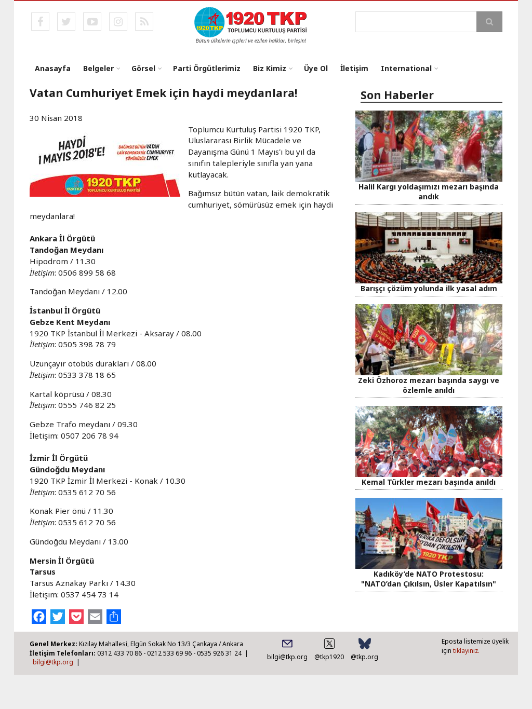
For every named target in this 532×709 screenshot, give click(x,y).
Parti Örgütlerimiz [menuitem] (207, 68)
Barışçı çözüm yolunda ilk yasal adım (429, 288)
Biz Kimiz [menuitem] (269, 68)
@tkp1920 (329, 656)
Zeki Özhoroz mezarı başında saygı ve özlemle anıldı (428, 385)
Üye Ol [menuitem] (316, 68)
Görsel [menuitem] (143, 68)
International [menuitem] (406, 68)
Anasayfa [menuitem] (53, 68)
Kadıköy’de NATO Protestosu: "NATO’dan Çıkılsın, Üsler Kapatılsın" (428, 579)
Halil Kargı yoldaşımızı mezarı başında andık (428, 191)
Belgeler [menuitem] (98, 68)
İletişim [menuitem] (354, 68)
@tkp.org (364, 656)
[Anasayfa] (251, 24)
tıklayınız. (466, 650)
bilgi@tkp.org (53, 662)
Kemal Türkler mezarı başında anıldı (429, 482)
